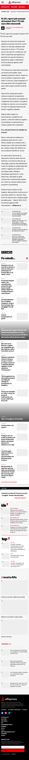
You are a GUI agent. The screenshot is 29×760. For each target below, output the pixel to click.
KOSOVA (3, 726)
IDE (2, 722)
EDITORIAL (22, 7)
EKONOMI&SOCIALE (6, 724)
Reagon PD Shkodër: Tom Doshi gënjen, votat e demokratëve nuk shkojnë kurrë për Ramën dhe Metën (19, 223)
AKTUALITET (5, 7)
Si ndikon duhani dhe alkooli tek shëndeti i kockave (19, 230)
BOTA (3, 728)
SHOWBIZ (4, 733)
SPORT (3, 735)
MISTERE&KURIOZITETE (8, 732)
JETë (2, 730)
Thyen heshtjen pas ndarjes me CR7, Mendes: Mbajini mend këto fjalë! (19, 214)
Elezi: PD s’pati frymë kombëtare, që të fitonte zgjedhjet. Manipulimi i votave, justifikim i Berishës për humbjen (19, 239)
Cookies (24, 709)
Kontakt (4, 709)
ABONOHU (5, 750)
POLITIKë (14, 7)
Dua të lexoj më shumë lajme (9, 482)
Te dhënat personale (14, 709)
